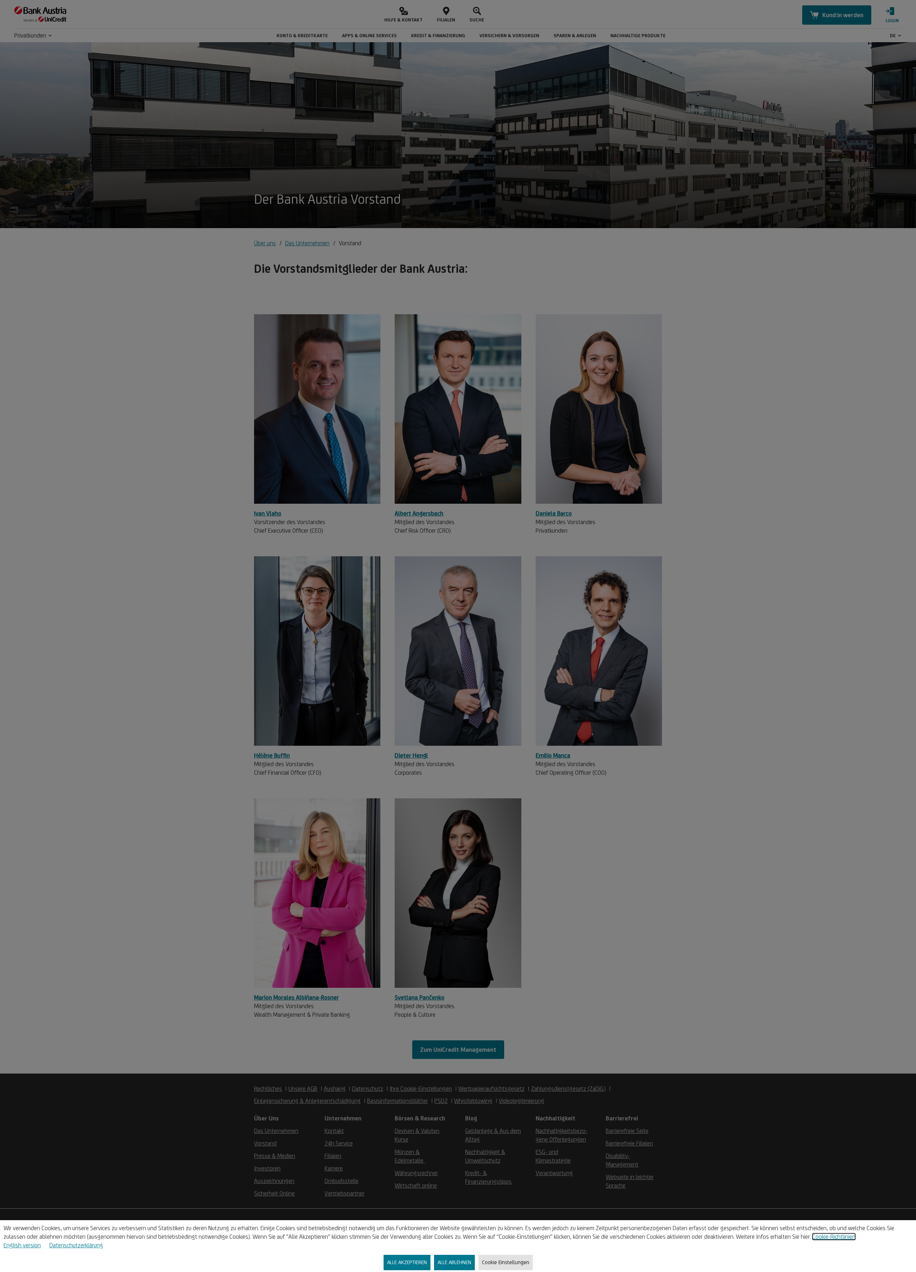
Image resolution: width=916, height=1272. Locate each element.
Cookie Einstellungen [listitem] (505, 1262)
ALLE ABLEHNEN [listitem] (454, 1262)
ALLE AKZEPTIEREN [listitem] (407, 1262)
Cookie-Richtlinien (834, 1236)
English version (22, 1245)
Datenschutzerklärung (76, 1245)
